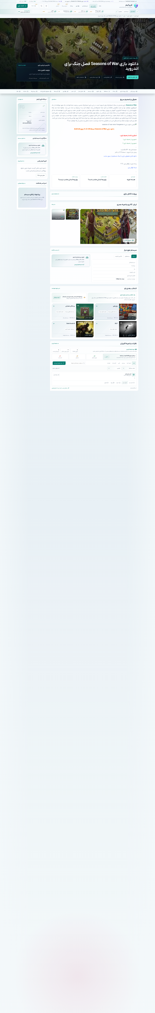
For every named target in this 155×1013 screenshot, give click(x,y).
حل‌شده (108, 363)
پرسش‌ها (33, 91)
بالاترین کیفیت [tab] (118, 256)
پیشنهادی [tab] (127, 256)
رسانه (71, 6)
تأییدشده (114, 363)
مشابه (24, 91)
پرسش (123, 363)
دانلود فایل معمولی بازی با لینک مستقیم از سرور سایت (120, 156)
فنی (119, 363)
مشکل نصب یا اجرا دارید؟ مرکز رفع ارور (59, 388)
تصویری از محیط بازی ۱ (130, 139)
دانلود (97, 91)
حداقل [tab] (133, 256)
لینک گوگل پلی (132, 168)
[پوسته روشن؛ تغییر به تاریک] (46, 6)
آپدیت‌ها (56, 91)
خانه (100, 6)
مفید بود (131, 382)
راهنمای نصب (107, 77)
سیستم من (85, 6)
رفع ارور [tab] (120, 11)
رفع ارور (77, 6)
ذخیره (118, 382)
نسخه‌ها (106, 91)
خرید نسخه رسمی (94, 77)
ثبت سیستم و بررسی (79, 264)
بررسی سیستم (119, 77)
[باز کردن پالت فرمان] (41, 6)
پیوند (112, 382)
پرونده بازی (123, 91)
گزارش (105, 382)
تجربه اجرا (129, 363)
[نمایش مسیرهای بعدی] (137, 11)
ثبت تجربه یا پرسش (58, 363)
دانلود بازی (93, 6)
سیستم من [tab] (126, 11)
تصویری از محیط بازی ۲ (130, 143)
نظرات (17, 91)
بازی (124, 16)
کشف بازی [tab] (133, 11)
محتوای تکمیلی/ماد (44, 91)
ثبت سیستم (56, 297)
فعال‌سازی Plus (41, 175)
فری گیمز (136, 16)
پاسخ (124, 382)
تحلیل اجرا (80, 91)
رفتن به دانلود (131, 77)
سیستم (90, 91)
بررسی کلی (133, 91)
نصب (72, 91)
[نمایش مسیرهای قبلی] (117, 11)
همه (134, 363)
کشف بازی (21, 6)
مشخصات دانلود (80, 77)
